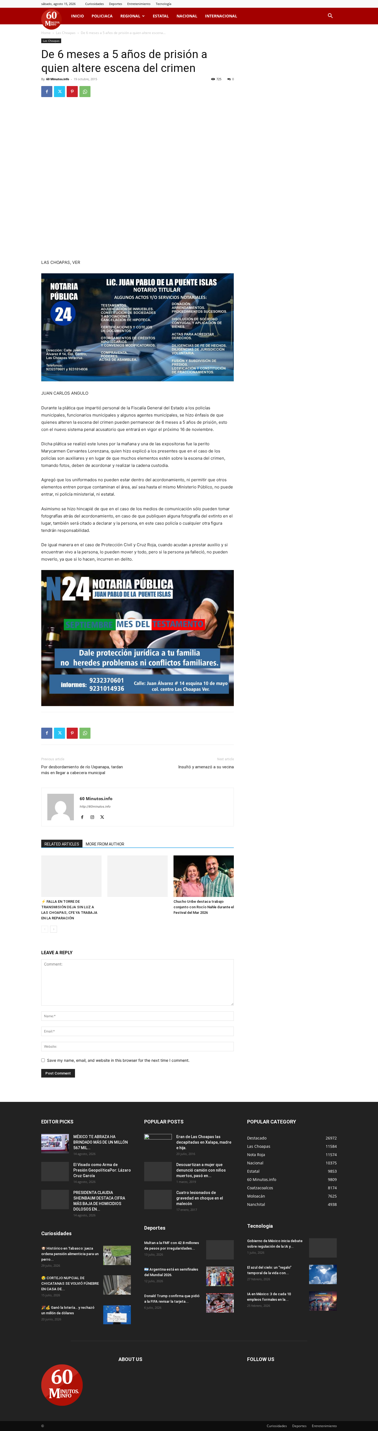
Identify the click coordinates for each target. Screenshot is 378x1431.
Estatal (161, 16)
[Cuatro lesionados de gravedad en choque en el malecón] (158, 1199)
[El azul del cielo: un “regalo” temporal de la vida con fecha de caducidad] (323, 1274)
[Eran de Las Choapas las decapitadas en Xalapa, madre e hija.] (158, 1143)
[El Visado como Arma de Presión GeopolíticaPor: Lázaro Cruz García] (55, 1171)
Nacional (187, 16)
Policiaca (102, 16)
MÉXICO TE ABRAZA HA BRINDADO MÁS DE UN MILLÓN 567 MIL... (100, 1142)
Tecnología (163, 4)
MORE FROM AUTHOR (105, 844)
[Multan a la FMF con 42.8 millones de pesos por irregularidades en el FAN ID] (220, 1250)
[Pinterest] (72, 91)
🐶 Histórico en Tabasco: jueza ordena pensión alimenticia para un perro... (70, 1253)
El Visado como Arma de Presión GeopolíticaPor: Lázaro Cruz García (102, 1170)
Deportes (115, 4)
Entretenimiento (139, 4)
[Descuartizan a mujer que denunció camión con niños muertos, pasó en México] (158, 1171)
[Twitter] (59, 91)
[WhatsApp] (84, 91)
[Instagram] (94, 817)
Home (46, 32)
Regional (130, 16)
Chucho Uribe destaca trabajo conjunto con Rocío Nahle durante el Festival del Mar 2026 (204, 907)
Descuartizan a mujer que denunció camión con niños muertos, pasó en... (201, 1170)
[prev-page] (44, 929)
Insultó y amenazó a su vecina (206, 766)
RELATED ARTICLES (62, 844)
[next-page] (53, 929)
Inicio (77, 16)
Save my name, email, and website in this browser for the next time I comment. (118, 1060)
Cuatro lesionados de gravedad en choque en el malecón (199, 1198)
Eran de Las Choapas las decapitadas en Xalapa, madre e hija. (203, 1142)
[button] (330, 16)
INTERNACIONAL (221, 16)
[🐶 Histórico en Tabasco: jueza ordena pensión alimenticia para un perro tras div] (117, 1255)
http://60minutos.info (95, 806)
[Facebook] (46, 91)
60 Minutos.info (57, 79)
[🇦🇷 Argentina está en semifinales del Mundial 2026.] (220, 1276)
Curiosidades (94, 4)
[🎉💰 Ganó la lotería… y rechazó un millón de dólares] (117, 1314)
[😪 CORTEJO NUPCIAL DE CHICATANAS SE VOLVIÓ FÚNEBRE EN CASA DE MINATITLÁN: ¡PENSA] (117, 1285)
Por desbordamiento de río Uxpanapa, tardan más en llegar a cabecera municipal (82, 769)
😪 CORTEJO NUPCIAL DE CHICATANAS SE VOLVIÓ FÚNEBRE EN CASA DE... (70, 1283)
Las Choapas (66, 32)
